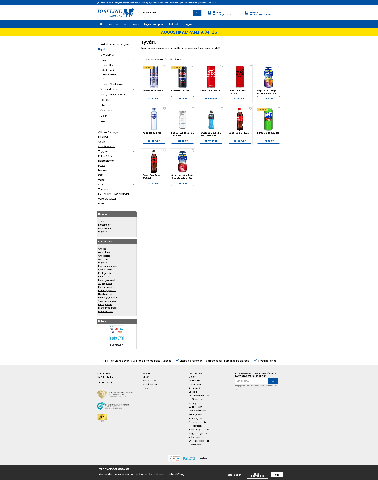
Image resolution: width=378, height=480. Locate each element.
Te (101, 126)
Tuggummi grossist (107, 301)
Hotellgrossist (105, 294)
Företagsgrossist (106, 280)
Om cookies (104, 255)
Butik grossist (104, 276)
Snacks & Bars (106, 146)
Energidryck (107, 54)
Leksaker (103, 170)
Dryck (101, 49)
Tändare (103, 189)
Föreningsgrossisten (108, 297)
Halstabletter (106, 160)
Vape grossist (105, 283)
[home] (101, 24)
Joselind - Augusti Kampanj (147, 24)
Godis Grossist (105, 311)
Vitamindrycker (109, 89)
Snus (101, 184)
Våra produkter (117, 24)
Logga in (188, 24)
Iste (102, 105)
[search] (197, 13)
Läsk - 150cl (109, 74)
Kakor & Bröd (105, 156)
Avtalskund (103, 259)
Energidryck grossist (108, 308)
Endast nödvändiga (257, 474)
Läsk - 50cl (108, 70)
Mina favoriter (105, 228)
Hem (101, 203)
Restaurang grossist (108, 266)
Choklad (103, 137)
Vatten (104, 100)
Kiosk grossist (105, 273)
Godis (101, 141)
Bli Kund (173, 24)
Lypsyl (101, 165)
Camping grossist (107, 290)
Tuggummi (104, 151)
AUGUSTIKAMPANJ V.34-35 (189, 32)
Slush (103, 121)
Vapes (102, 180)
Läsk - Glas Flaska (112, 84)
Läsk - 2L (107, 79)
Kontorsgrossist (106, 287)
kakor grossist (105, 304)
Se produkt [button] (154, 98)
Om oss (102, 249)
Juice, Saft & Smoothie (113, 94)
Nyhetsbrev (104, 252)
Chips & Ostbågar (108, 132)
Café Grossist (105, 269)
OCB (100, 175)
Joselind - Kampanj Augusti (113, 44)
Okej (277, 475)
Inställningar (234, 475)
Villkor (101, 221)
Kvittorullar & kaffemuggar (113, 194)
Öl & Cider (106, 110)
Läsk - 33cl (108, 65)
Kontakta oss (104, 224)
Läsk (103, 60)
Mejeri (103, 116)
